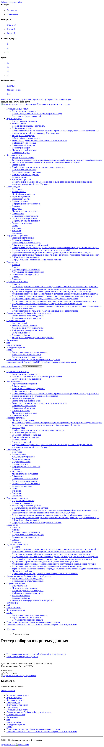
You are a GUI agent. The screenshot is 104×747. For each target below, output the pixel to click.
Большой (11, 33)
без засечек (12, 10)
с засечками (12, 14)
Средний (11, 29)
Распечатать (9, 673)
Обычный (11, 25)
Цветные (11, 86)
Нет (9, 94)
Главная (11, 629)
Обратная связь (8, 690)
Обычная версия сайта (11, 2)
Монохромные (14, 90)
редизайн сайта (15, 744)
